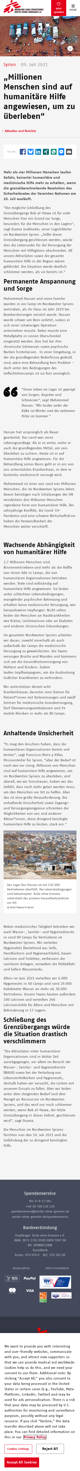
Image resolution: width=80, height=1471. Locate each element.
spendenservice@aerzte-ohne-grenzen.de (40, 1211)
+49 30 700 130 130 (40, 1206)
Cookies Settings (18, 1449)
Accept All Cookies (22, 1462)
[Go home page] (24, 6)
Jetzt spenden (59, 10)
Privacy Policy (35, 1437)
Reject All (50, 1449)
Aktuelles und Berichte (20, 131)
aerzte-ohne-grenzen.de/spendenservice (40, 1216)
